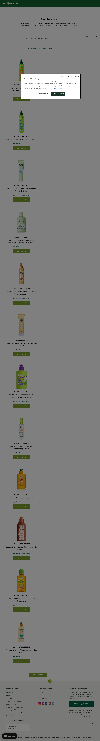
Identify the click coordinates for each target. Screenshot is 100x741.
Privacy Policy (57, 88)
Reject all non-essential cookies (70, 76)
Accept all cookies (58, 93)
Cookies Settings (43, 93)
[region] (51, 86)
